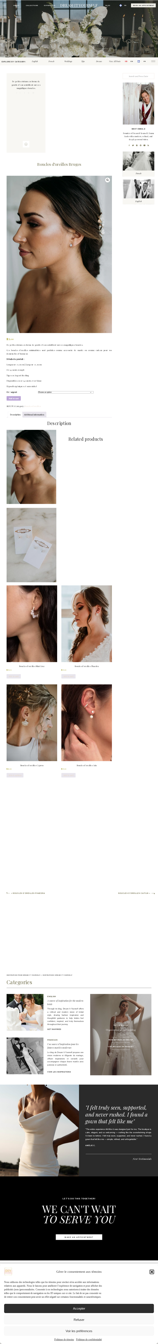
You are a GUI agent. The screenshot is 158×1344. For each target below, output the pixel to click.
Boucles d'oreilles (33, 406)
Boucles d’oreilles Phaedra (29, 893)
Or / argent (12, 392)
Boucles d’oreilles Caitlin (133, 893)
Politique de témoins (64, 1339)
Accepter (79, 1308)
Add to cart (14, 398)
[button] (152, 1272)
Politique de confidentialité (89, 1339)
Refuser (79, 1319)
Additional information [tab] (34, 414)
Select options (15, 775)
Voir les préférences (79, 1331)
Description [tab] (15, 414)
